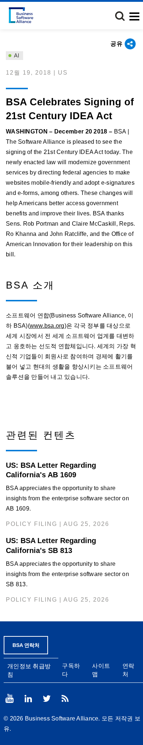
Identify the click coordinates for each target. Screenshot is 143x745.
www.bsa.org (47, 326)
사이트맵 (101, 670)
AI (15, 55)
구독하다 (71, 670)
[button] (120, 16)
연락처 (128, 670)
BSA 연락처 (26, 645)
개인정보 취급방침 (29, 670)
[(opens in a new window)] (10, 698)
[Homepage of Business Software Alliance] (21, 15)
